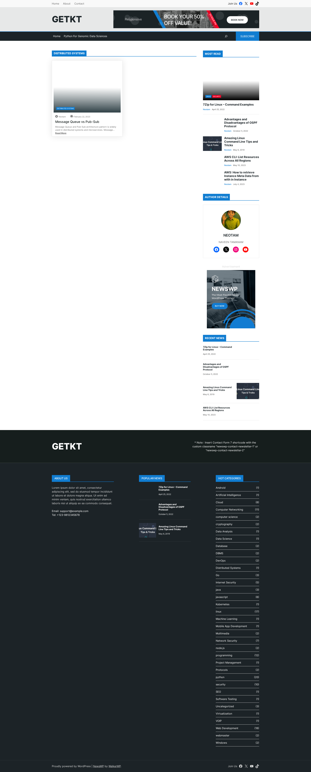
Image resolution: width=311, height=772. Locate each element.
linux (208, 96)
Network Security (226, 640)
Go (217, 575)
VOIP (219, 720)
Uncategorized (225, 706)
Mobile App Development (231, 626)
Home (55, 3)
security (216, 96)
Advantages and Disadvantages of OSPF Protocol (240, 123)
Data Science (224, 538)
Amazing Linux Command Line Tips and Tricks (241, 141)
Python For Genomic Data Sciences (85, 36)
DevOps (220, 560)
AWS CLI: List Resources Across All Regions (241, 158)
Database (221, 546)
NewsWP (98, 766)
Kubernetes (222, 604)
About (66, 3)
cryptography (224, 524)
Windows (221, 742)
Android (220, 487)
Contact (79, 3)
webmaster (222, 735)
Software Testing (226, 699)
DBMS (219, 553)
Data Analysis (224, 531)
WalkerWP (115, 766)
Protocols (222, 669)
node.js (220, 648)
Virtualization (224, 713)
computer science (227, 516)
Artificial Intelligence (228, 495)
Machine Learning (226, 618)
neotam (62, 116)
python (220, 677)
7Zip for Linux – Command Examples (228, 104)
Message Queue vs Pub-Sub (77, 122)
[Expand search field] (226, 36)
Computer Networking (229, 509)
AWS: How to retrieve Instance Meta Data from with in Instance (241, 176)
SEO (218, 691)
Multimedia (222, 633)
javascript (222, 597)
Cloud (219, 502)
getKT (67, 19)
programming (224, 655)
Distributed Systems (65, 108)
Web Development (227, 728)
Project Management (228, 662)
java (218, 589)
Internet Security (226, 582)
